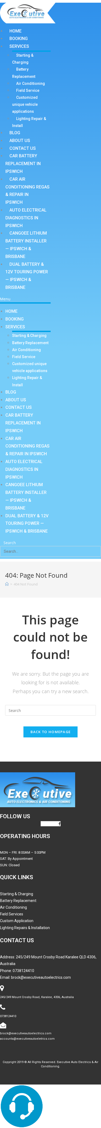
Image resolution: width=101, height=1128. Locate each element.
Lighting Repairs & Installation (25, 928)
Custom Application (16, 921)
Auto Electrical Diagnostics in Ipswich (26, 218)
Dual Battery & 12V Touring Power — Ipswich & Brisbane (26, 276)
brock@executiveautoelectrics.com (41, 977)
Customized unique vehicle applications (25, 104)
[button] (25, 299)
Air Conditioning (30, 83)
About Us (19, 140)
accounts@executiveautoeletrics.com (27, 1038)
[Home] (7, 584)
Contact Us (22, 148)
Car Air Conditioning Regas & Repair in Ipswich (27, 191)
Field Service (27, 90)
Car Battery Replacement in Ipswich (23, 163)
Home (15, 31)
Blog (14, 132)
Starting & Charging (22, 58)
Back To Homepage (50, 731)
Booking (18, 38)
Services (19, 46)
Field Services (11, 914)
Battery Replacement (23, 72)
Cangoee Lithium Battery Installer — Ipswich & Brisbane (26, 245)
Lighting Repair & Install (29, 122)
